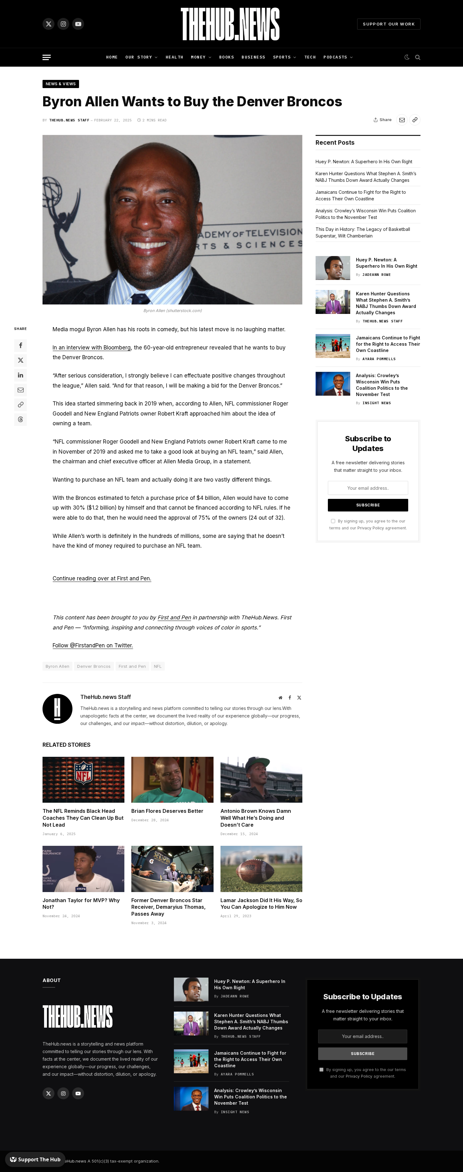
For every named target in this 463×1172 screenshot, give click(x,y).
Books (226, 57)
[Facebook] (20, 345)
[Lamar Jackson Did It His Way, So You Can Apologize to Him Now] (261, 869)
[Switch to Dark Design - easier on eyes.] (407, 57)
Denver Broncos (94, 666)
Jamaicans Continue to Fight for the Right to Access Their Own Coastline (388, 344)
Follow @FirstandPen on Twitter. (93, 645)
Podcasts (335, 57)
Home (112, 57)
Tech (310, 57)
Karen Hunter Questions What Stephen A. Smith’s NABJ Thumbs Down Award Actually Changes (386, 303)
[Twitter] (20, 360)
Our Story (138, 57)
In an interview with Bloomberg (92, 347)
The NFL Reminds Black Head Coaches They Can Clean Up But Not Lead (83, 818)
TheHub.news (72, 1161)
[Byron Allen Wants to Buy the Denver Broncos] (172, 219)
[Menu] (47, 57)
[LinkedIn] (20, 375)
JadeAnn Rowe (377, 274)
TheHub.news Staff (69, 120)
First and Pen (174, 617)
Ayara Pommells (379, 359)
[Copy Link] (414, 120)
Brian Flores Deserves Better (167, 811)
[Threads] (20, 419)
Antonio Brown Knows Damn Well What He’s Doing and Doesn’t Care (255, 818)
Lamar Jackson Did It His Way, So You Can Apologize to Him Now (261, 903)
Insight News (377, 403)
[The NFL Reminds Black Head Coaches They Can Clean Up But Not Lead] (83, 780)
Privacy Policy (370, 528)
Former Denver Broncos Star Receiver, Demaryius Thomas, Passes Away (168, 907)
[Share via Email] (402, 120)
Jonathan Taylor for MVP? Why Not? (81, 903)
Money (198, 57)
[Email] (20, 389)
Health (175, 57)
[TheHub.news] (231, 24)
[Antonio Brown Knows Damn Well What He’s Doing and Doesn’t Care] (261, 780)
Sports (282, 57)
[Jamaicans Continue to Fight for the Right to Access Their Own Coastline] (333, 346)
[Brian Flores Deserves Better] (172, 780)
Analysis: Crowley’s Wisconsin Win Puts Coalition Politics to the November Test (382, 385)
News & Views (61, 83)
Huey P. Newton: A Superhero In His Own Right (364, 161)
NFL (158, 666)
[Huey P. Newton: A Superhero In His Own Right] (333, 268)
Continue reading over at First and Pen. (102, 578)
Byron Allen (57, 666)
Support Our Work (389, 23)
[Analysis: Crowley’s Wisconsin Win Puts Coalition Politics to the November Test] (333, 384)
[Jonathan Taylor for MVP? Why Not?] (83, 869)
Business (253, 57)
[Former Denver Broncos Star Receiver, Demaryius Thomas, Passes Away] (172, 869)
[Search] (417, 57)
